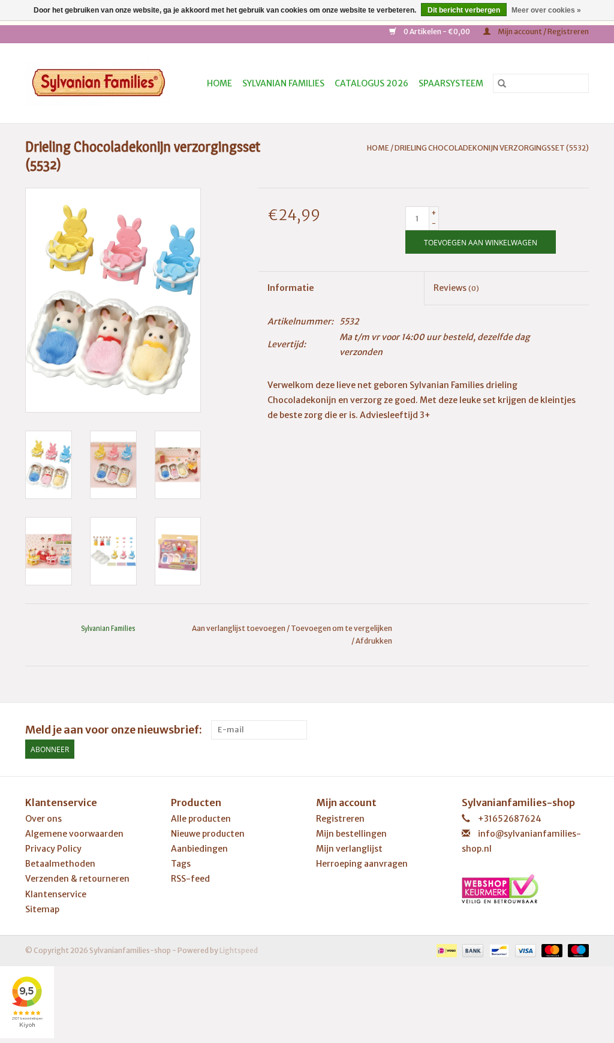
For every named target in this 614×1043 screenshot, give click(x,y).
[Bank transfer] (471, 949)
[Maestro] (576, 949)
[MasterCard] (550, 949)
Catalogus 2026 (371, 83)
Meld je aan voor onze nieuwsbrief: (113, 729)
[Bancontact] (497, 949)
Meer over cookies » (546, 10)
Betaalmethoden (60, 863)
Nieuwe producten (208, 833)
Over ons (43, 818)
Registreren (340, 818)
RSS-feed (190, 878)
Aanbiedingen (199, 848)
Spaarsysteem (451, 83)
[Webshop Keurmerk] (525, 888)
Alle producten (201, 818)
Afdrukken (374, 640)
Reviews (456, 287)
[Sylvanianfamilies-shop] (102, 83)
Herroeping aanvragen (362, 863)
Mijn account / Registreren (542, 31)
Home (219, 83)
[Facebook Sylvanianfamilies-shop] (579, 730)
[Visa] (524, 949)
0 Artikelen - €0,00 (436, 31)
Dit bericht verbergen (464, 10)
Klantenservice (55, 894)
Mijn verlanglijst (349, 848)
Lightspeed (238, 950)
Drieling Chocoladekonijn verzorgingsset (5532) (492, 147)
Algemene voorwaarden (74, 833)
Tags (181, 863)
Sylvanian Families (283, 83)
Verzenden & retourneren (77, 878)
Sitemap (42, 909)
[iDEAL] (445, 949)
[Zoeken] (502, 83)
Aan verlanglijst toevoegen (239, 628)
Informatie (290, 287)
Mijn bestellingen (351, 833)
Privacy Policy (53, 848)
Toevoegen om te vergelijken (341, 628)
